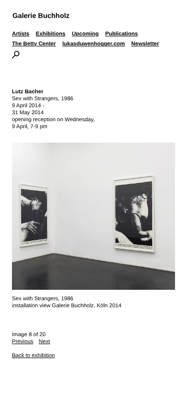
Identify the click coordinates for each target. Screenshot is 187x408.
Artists (20, 34)
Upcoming (85, 34)
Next (44, 342)
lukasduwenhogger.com (93, 44)
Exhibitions (50, 34)
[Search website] (15, 56)
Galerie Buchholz (40, 15)
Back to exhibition (33, 356)
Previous (22, 342)
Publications (121, 34)
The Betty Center (34, 44)
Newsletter (145, 44)
